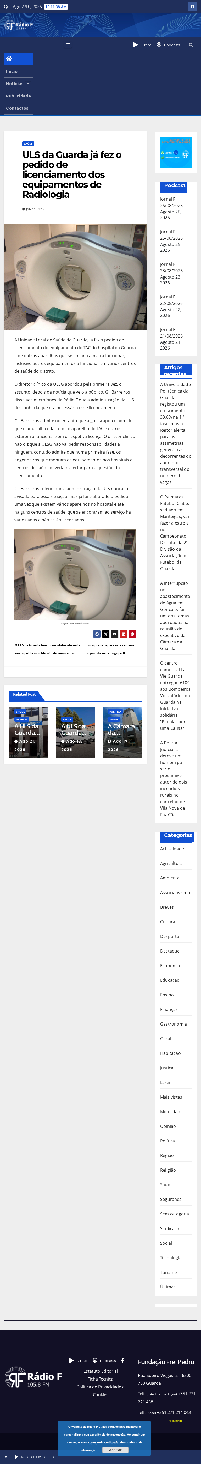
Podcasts (172, 45)
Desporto (170, 936)
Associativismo (175, 892)
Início (12, 71)
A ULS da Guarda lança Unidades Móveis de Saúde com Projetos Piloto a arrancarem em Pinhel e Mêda (75, 729)
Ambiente (170, 878)
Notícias (14, 83)
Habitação (170, 1053)
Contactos (17, 108)
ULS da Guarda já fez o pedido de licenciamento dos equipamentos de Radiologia (71, 174)
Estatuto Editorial (100, 1371)
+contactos (175, 1421)
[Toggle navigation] (68, 44)
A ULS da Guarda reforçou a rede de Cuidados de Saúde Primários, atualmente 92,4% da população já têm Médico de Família (28, 729)
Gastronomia (173, 1024)
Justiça (166, 1068)
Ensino (167, 995)
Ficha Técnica (100, 1379)
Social (166, 1243)
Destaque (170, 951)
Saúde (28, 144)
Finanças (169, 1009)
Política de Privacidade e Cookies (101, 1390)
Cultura (167, 922)
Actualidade (172, 849)
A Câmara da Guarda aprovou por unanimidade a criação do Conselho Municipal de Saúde (122, 729)
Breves (167, 907)
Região (167, 1155)
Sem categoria (174, 1214)
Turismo (168, 1272)
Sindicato (169, 1228)
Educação (170, 980)
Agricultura (171, 863)
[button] (191, 45)
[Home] (18, 59)
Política (115, 711)
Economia (170, 965)
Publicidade (18, 96)
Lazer (165, 1082)
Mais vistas (171, 1097)
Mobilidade (171, 1111)
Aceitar (115, 1449)
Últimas (22, 719)
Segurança (171, 1199)
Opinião (168, 1126)
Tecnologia (171, 1258)
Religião (168, 1170)
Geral (165, 1038)
